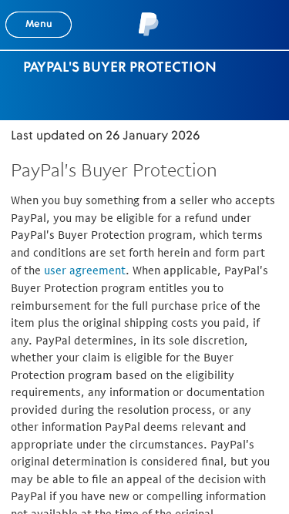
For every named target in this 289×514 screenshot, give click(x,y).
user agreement (85, 270)
